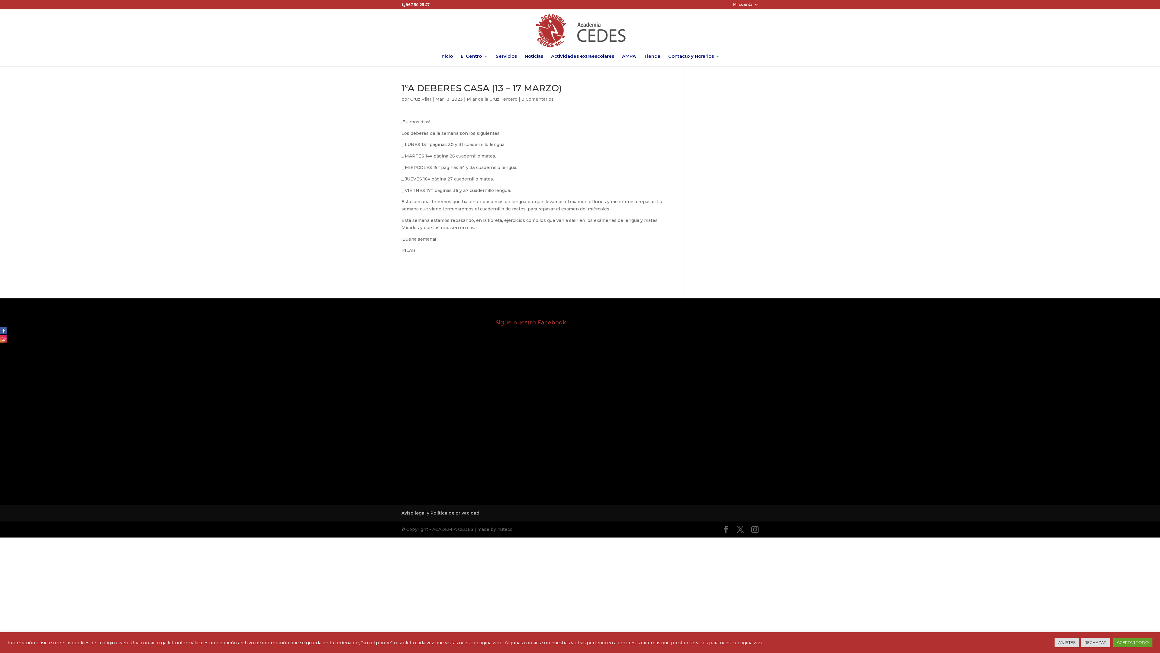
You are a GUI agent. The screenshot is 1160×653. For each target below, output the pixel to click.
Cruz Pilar (420, 99)
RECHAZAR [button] (1095, 642)
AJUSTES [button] (1067, 642)
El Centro (471, 56)
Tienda (652, 56)
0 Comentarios (537, 99)
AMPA (629, 56)
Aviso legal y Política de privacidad (440, 513)
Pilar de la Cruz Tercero (492, 99)
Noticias (534, 56)
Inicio (446, 56)
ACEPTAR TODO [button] (1133, 642)
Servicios (506, 56)
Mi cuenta (742, 5)
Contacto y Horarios (691, 56)
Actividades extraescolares (582, 56)
